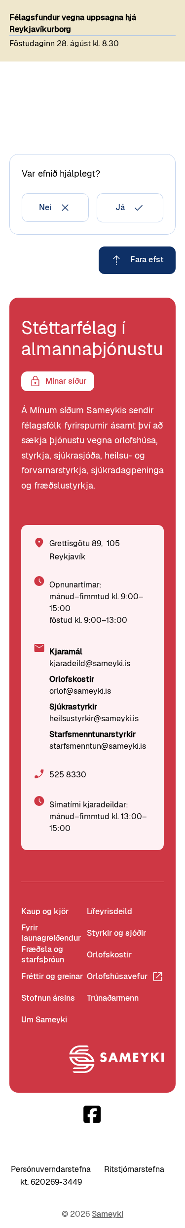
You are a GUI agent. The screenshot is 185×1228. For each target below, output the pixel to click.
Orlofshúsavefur (117, 976)
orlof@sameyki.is (80, 691)
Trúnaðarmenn (113, 998)
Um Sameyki (44, 1019)
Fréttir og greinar (52, 976)
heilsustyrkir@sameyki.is (94, 718)
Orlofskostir (109, 955)
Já (120, 207)
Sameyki (107, 1214)
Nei (45, 207)
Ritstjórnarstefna (134, 1169)
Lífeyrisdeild (109, 911)
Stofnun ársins (48, 998)
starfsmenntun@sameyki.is (97, 746)
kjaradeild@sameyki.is (89, 663)
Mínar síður (65, 381)
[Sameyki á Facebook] (92, 1114)
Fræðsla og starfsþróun (42, 955)
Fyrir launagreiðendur (51, 933)
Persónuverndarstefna (51, 1169)
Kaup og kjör (45, 911)
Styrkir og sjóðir (116, 933)
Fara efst (147, 259)
